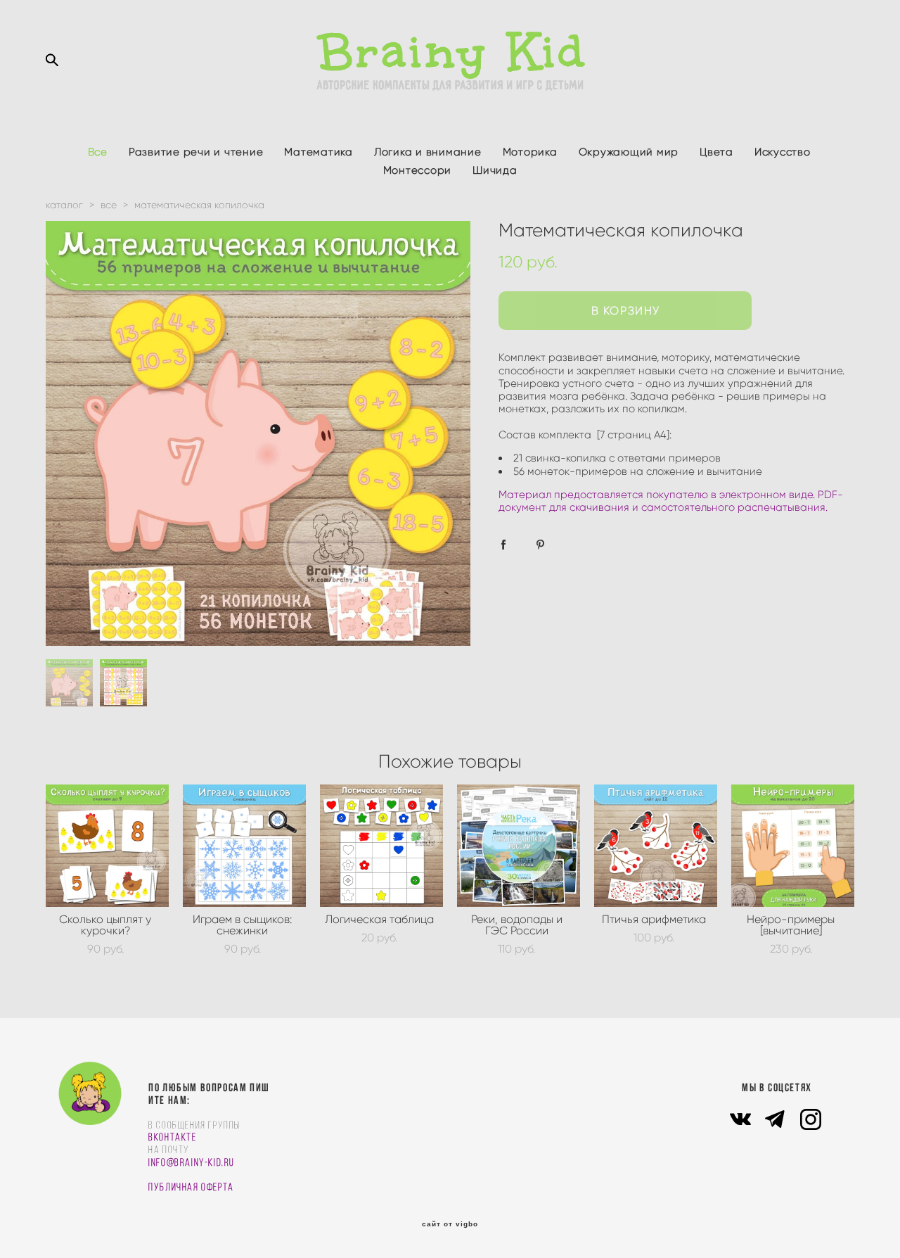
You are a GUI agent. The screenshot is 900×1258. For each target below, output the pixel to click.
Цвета (716, 152)
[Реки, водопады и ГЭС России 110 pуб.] (518, 845)
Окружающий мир (629, 152)
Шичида (495, 170)
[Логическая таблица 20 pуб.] (381, 845)
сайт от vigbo (450, 1224)
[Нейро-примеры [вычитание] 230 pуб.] (792, 845)
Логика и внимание (428, 152)
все (109, 205)
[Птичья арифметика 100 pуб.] (655, 845)
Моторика (530, 152)
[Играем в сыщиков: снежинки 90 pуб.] (244, 845)
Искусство (782, 152)
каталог (64, 205)
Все (98, 152)
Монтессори (417, 170)
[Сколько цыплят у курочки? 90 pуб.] (107, 845)
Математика (318, 152)
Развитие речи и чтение (196, 152)
